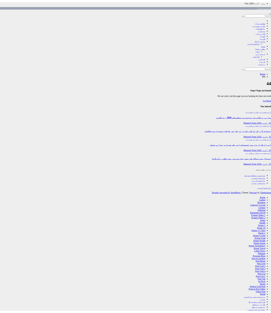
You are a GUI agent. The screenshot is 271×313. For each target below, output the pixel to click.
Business (261, 202)
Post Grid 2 (260, 266)
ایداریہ (260, 54)
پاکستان (260, 28)
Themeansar (265, 192)
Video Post (260, 291)
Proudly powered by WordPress (226, 192)
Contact (261, 207)
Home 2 (261, 233)
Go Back (267, 101)
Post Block (260, 261)
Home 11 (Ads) (258, 230)
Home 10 (261, 228)
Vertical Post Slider (256, 289)
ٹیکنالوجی (253, 44)
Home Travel (259, 248)
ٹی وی (262, 61)
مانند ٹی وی (258, 180)
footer (262, 220)
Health (262, 223)
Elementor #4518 (257, 212)
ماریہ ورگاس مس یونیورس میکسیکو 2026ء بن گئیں (243, 117)
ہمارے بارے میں (256, 309)
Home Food (260, 238)
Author (262, 200)
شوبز (262, 38)
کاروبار (260, 33)
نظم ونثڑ (260, 49)
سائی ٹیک (260, 41)
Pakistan (261, 253)
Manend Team (249, 123)
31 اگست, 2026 (263, 123)
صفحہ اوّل (260, 23)
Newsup (253, 192)
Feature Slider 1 (258, 215)
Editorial (261, 210)
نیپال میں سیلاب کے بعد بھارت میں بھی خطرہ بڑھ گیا (241, 158)
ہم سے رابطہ (258, 307)
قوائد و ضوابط (257, 302)
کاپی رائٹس (258, 304)
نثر (257, 51)
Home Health (259, 240)
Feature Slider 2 (258, 218)
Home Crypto (259, 235)
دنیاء (261, 31)
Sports (262, 284)
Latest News (259, 251)
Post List (261, 274)
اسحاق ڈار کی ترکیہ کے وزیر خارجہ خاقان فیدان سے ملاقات (238, 131)
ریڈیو (261, 64)
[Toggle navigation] (270, 13)
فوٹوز (261, 59)
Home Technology (257, 246)
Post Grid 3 (260, 268)
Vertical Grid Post (257, 286)
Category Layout (257, 205)
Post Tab (261, 279)
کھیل (262, 36)
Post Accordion (258, 258)
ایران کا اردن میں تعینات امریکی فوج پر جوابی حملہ (240, 145)
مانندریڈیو (258, 183)
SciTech (261, 281)
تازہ (262, 299)
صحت (263, 46)
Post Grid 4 (260, 271)
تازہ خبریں (258, 26)
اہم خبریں (265, 112)
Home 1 (261, 225)
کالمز (256, 56)
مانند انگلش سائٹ (254, 175)
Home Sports (259, 243)
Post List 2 (260, 276)
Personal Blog (259, 256)
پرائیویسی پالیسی (254, 296)
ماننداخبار (264, 8)
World (262, 294)
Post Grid (261, 263)
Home (262, 74)
